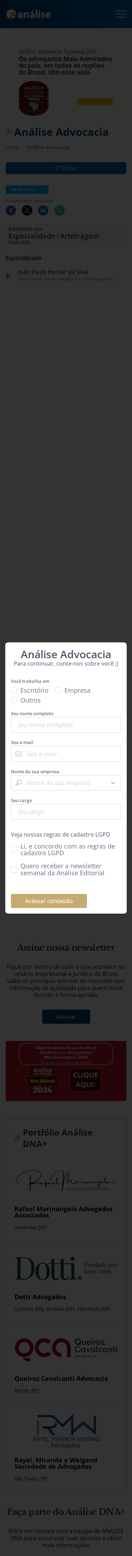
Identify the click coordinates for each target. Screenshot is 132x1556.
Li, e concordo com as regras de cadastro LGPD (67, 850)
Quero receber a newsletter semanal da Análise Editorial (62, 869)
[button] (113, 782)
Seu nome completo (32, 713)
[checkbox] (66, 850)
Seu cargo (21, 800)
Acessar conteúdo (49, 901)
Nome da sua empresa (35, 771)
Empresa (77, 690)
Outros (30, 700)
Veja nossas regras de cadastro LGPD (60, 834)
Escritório (34, 690)
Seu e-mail (22, 742)
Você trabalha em (30, 681)
